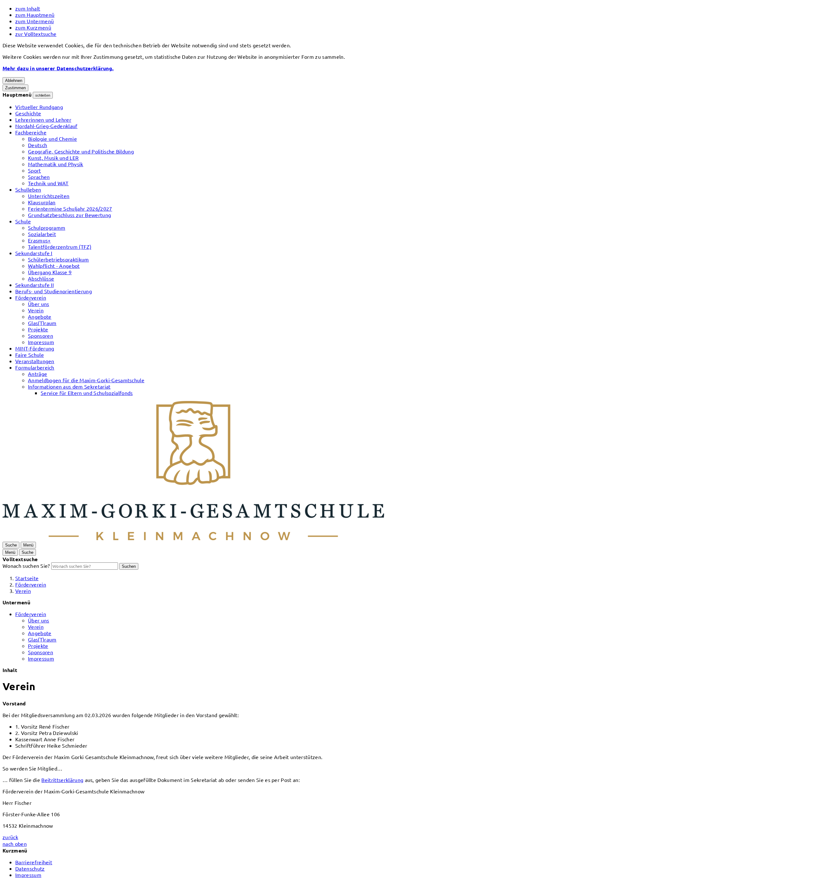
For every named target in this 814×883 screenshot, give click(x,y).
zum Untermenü (34, 21)
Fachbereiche (30, 132)
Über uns (38, 304)
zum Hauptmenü (34, 14)
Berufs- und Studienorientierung (53, 291)
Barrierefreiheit (33, 862)
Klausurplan (42, 202)
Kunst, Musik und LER (53, 157)
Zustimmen (15, 87)
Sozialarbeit (42, 234)
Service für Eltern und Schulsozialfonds (87, 393)
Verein (36, 310)
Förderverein (30, 297)
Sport (34, 170)
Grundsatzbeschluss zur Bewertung (69, 215)
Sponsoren (40, 335)
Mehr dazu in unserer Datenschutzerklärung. (58, 68)
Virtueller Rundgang (39, 107)
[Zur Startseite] (193, 538)
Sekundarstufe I (33, 253)
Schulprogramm (46, 227)
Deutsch (37, 145)
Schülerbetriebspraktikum (58, 259)
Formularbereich (34, 367)
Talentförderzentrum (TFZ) (59, 246)
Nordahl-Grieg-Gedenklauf (46, 126)
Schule (23, 221)
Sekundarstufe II (34, 285)
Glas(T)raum (42, 323)
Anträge (37, 373)
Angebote (40, 316)
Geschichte (28, 113)
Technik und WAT (48, 183)
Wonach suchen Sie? (26, 565)
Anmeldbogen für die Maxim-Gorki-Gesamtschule (86, 380)
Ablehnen (13, 80)
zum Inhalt (27, 8)
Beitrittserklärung (62, 780)
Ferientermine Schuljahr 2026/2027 (70, 208)
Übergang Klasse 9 (50, 272)
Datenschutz (30, 868)
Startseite (26, 578)
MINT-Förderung (34, 348)
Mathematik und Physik (55, 164)
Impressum (41, 342)
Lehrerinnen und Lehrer (43, 119)
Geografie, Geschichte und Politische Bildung (81, 151)
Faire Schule (29, 354)
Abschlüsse (41, 278)
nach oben (15, 843)
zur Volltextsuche (35, 34)
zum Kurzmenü (33, 27)
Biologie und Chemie (52, 138)
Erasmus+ (39, 240)
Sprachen (39, 176)
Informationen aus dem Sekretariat (69, 386)
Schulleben (28, 189)
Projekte (38, 329)
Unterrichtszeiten (48, 196)
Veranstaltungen (34, 361)
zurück (10, 837)
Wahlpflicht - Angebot (54, 265)
